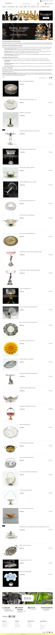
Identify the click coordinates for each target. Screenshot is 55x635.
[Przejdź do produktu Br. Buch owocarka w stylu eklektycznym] (11, 222)
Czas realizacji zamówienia (6, 622)
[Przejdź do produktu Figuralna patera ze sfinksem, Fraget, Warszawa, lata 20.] (11, 277)
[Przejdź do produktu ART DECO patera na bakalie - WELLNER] (11, 173)
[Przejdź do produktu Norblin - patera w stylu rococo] (11, 551)
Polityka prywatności (18, 625)
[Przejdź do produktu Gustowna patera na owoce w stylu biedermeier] (11, 312)
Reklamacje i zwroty (5, 626)
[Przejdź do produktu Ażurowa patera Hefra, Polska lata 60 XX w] (11, 206)
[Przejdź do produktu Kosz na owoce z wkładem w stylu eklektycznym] (11, 479)
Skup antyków (42, 626)
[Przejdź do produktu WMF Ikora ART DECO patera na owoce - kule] (11, 104)
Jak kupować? (17, 622)
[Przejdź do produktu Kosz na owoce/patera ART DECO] (11, 497)
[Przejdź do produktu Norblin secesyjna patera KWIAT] (11, 579)
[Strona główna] (7, 3)
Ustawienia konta (30, 626)
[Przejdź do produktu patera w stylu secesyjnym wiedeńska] (11, 88)
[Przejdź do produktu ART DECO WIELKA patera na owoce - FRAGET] (11, 189)
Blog (40, 622)
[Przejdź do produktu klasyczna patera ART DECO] (11, 432)
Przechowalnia (30, 625)
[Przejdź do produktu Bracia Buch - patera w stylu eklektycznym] (11, 241)
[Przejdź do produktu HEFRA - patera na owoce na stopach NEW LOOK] (11, 330)
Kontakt (41, 629)
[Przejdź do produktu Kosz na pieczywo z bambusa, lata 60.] (11, 516)
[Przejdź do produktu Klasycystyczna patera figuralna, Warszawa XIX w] (11, 379)
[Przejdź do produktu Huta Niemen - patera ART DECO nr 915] (11, 348)
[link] (27, 15)
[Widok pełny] (51, 77)
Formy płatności (4, 625)
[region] (27, 15)
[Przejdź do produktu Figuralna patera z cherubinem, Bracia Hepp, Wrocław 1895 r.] (11, 259)
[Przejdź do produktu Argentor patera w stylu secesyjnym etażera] (11, 156)
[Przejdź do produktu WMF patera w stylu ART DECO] (11, 120)
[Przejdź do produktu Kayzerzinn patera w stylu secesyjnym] (11, 364)
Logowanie (29, 622)
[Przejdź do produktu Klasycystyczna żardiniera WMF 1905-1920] (11, 395)
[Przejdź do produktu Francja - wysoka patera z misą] (11, 296)
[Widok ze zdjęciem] (49, 77)
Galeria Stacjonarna (42, 625)
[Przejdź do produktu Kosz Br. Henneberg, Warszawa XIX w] (11, 463)
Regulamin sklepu (17, 626)
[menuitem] (4, 7)
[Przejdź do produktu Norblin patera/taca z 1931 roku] (11, 564)
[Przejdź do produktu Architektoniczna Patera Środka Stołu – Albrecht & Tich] (11, 138)
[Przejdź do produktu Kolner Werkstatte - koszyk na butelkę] (11, 448)
